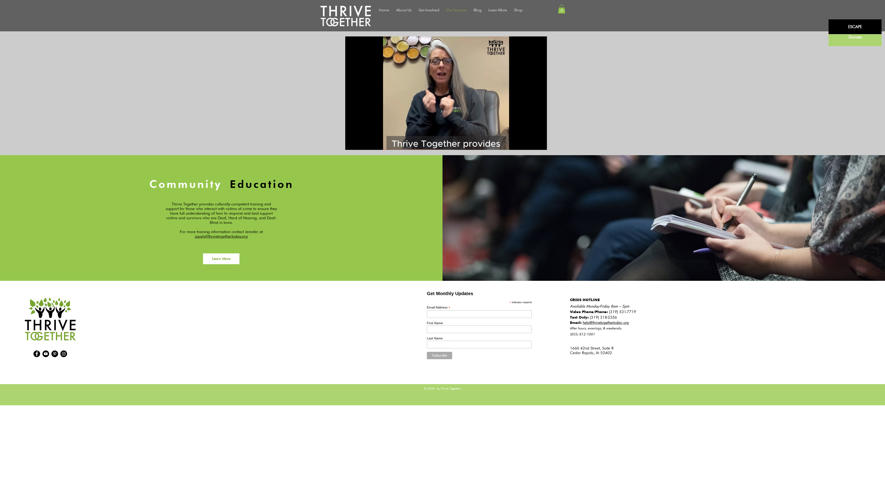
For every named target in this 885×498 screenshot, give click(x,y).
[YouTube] (45, 353)
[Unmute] (359, 144)
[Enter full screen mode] (541, 144)
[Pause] (351, 144)
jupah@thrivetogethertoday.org (221, 236)
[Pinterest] (54, 353)
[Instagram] (63, 353)
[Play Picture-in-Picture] (533, 144)
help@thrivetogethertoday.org (606, 322)
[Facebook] (36, 353)
